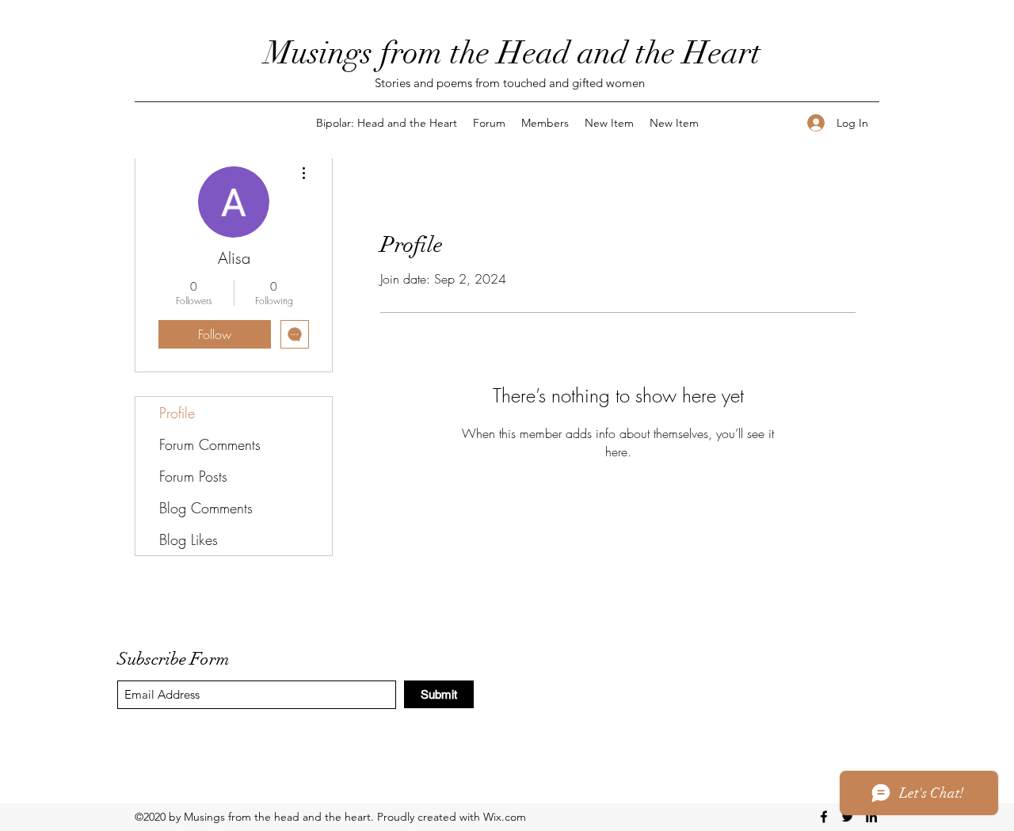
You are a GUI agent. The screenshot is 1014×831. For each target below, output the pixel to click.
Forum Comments (210, 444)
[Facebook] (824, 817)
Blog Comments (206, 507)
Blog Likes (188, 539)
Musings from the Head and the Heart (512, 53)
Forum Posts (193, 476)
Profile (177, 412)
